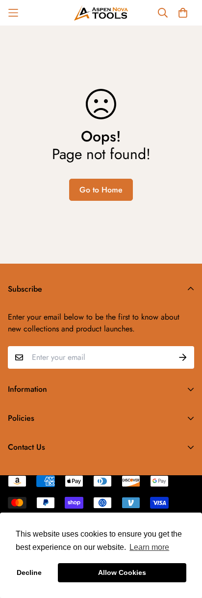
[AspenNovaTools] (101, 13)
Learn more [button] (149, 547)
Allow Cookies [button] (122, 572)
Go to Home (101, 189)
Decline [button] (29, 572)
